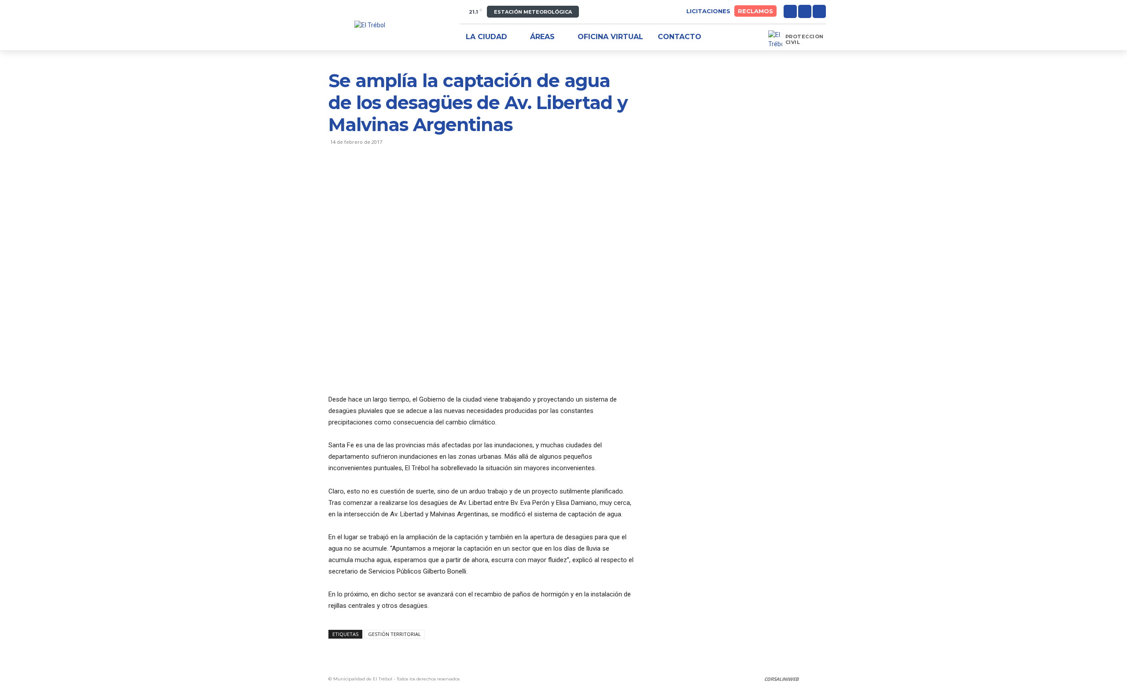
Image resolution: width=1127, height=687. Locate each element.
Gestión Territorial (394, 634)
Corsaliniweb (781, 678)
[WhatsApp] (398, 177)
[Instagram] (804, 11)
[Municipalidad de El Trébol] (369, 25)
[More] (418, 177)
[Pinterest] (378, 177)
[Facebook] (790, 11)
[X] (819, 11)
